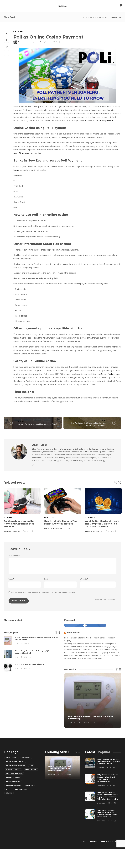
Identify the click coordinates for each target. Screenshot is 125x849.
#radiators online (20, 789)
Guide (21, 421)
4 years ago (31, 42)
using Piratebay (20, 153)
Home (85, 17)
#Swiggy (9, 793)
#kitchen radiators (13, 781)
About (84, 842)
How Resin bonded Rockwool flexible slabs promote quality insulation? (88, 424)
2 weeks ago (101, 803)
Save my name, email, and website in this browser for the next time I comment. (43, 592)
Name (11, 579)
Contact (94, 842)
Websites (93, 17)
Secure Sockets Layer (111, 374)
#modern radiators (13, 785)
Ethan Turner (22, 42)
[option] (22, 509)
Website (84, 579)
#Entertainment (31, 769)
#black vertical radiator (15, 765)
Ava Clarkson (8, 531)
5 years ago (71, 723)
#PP (7, 789)
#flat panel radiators (14, 773)
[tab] (90, 752)
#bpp (31, 765)
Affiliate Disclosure (110, 842)
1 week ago (100, 768)
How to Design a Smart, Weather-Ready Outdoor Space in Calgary (89, 639)
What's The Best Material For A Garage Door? (37, 424)
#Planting (29, 785)
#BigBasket (26, 758)
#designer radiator (13, 769)
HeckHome (73, 632)
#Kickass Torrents (13, 777)
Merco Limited (19, 170)
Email (46, 579)
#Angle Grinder (11, 758)
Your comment (15, 555)
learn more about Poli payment (98, 120)
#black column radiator (15, 762)
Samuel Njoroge (49, 528)
